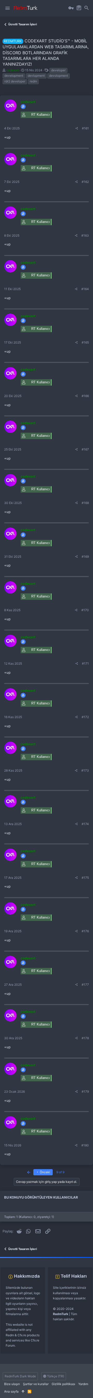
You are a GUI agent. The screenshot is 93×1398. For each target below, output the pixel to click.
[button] (7, 8)
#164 (85, 289)
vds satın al (36, 1259)
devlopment (36, 75)
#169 (85, 556)
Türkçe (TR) (55, 1376)
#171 (85, 663)
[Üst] (23, 1391)
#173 (85, 770)
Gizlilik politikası (63, 1384)
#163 (85, 235)
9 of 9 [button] (60, 1172)
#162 (85, 182)
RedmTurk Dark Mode (20, 1376)
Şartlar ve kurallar (36, 1384)
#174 (85, 824)
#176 (85, 931)
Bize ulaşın (12, 1384)
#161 (85, 128)
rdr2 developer (14, 81)
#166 (85, 396)
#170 (85, 610)
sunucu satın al (56, 1259)
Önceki (44, 1172)
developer (58, 70)
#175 (85, 878)
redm (33, 81)
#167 (85, 449)
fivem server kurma (14, 1259)
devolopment (58, 75)
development (13, 75)
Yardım (83, 1384)
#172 (85, 717)
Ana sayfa (11, 1391)
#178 (85, 1038)
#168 (85, 503)
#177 (85, 985)
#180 (85, 1145)
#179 (85, 1091)
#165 (85, 342)
